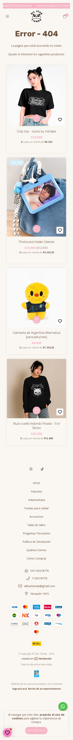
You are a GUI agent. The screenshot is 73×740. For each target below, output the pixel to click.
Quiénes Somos (36, 550)
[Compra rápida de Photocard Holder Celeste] (36, 229)
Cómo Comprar (36, 558)
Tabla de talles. (36, 525)
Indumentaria (36, 500)
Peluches (36, 491)
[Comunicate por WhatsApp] (62, 706)
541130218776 (39, 571)
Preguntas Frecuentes (36, 533)
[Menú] (8, 16)
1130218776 (39, 578)
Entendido (36, 730)
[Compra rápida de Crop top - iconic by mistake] (36, 118)
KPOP (36, 483)
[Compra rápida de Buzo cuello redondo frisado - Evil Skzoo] (36, 410)
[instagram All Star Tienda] (31, 469)
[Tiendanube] (36, 659)
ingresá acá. (20, 688)
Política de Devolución (37, 542)
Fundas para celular (36, 508)
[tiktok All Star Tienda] (42, 469)
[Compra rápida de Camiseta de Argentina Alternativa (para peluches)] (36, 320)
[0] (64, 16)
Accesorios (36, 516)
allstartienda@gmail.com (39, 586)
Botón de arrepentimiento (44, 688)
